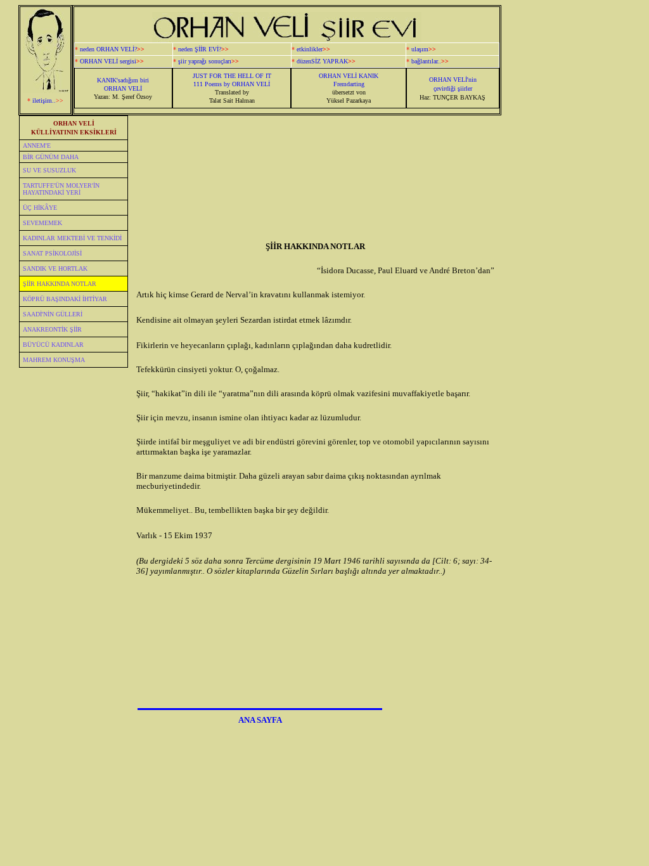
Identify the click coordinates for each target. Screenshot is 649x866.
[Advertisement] (570, 322)
